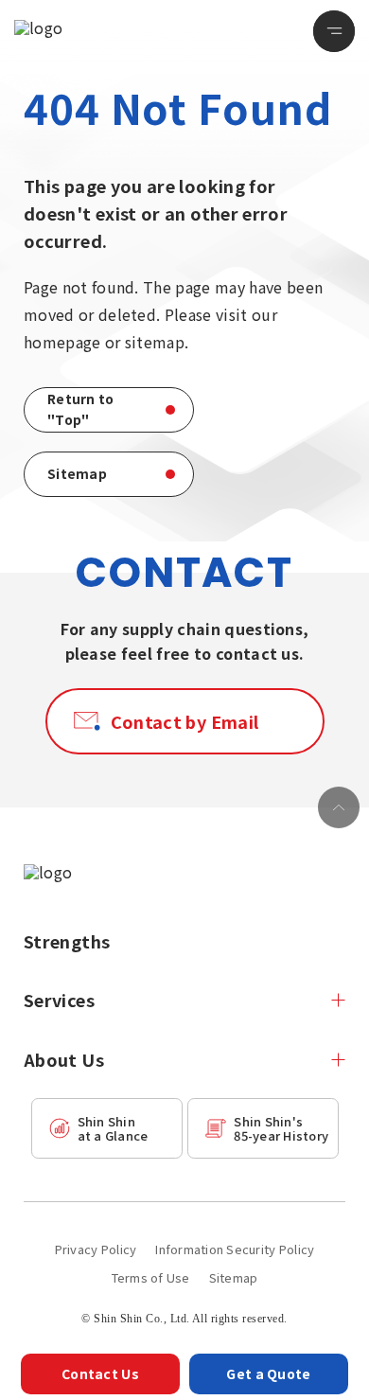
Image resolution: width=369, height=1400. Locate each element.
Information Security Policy (234, 1249)
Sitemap (233, 1277)
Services (59, 999)
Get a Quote (268, 1373)
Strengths (67, 941)
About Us (64, 1059)
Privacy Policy (96, 1249)
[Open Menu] (334, 31)
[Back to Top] (339, 807)
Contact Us (100, 1373)
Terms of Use (151, 1277)
